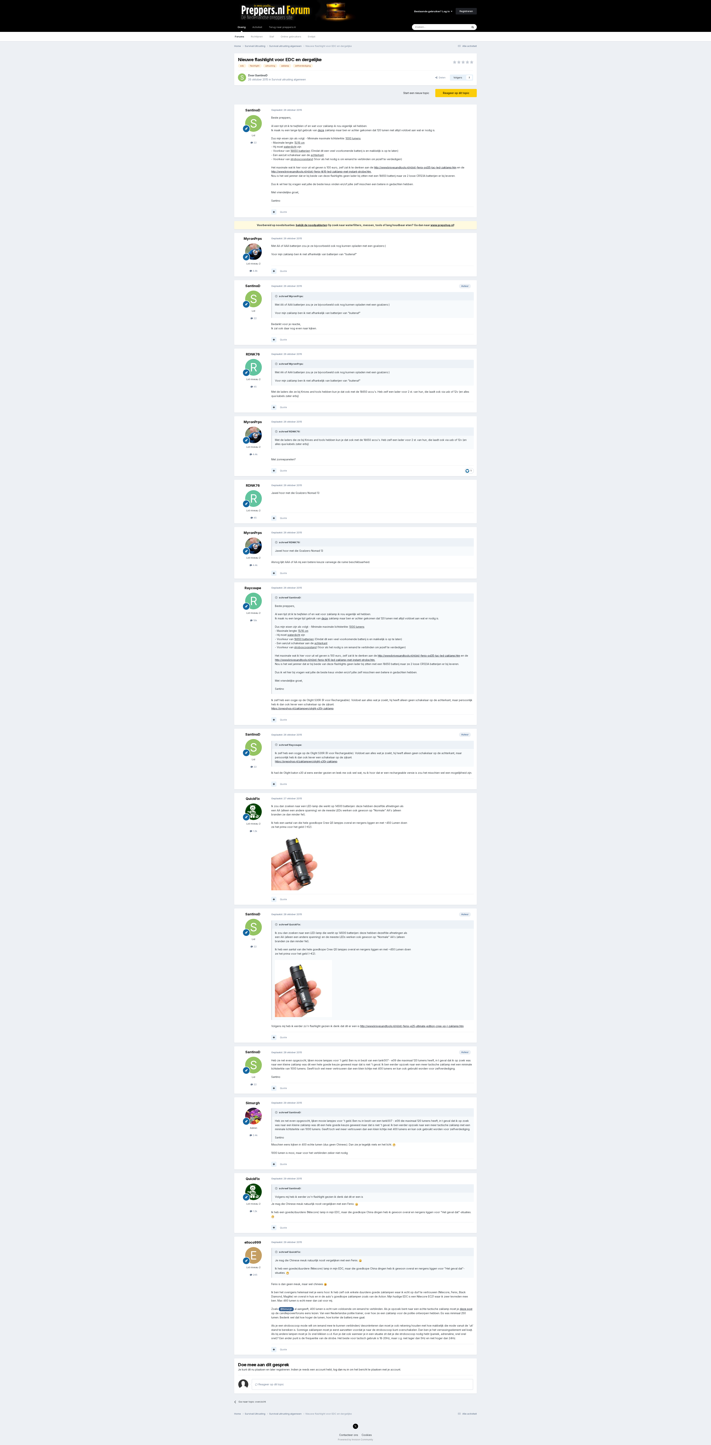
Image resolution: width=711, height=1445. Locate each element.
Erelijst (311, 36)
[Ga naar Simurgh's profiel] (253, 1116)
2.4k (255, 1135)
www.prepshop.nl (442, 225)
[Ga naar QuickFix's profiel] (253, 811)
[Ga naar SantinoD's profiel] (242, 77)
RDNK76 (253, 354)
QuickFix (253, 799)
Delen (441, 77)
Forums (239, 36)
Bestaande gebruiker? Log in (432, 11)
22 (255, 142)
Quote (283, 211)
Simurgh (253, 1103)
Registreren (466, 11)
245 (254, 1274)
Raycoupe (253, 588)
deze (321, 130)
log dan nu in (341, 1369)
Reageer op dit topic (456, 93)
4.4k (255, 270)
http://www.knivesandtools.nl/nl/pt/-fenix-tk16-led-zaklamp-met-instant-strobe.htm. (321, 171)
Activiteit (257, 27)
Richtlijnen (257, 36)
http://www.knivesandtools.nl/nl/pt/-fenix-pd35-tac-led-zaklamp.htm (415, 167)
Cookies (367, 1434)
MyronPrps (253, 239)
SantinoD (261, 75)
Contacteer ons (348, 1434)
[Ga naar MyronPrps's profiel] (253, 251)
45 (255, 386)
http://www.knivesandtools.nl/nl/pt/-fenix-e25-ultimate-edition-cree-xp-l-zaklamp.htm (412, 1026)
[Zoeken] (473, 27)
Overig (242, 27)
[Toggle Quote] (276, 296)
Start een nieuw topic (416, 93)
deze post (466, 1308)
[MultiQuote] (273, 212)
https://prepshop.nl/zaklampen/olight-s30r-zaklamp (302, 708)
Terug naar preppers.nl (282, 27)
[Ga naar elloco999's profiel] (253, 1255)
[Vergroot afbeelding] (299, 861)
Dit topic (459, 27)
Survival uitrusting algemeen (289, 79)
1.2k (254, 831)
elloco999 (252, 1242)
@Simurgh (286, 1309)
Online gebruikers (291, 36)
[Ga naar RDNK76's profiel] (253, 367)
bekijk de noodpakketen (311, 225)
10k (255, 620)
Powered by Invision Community (355, 1439)
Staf (271, 36)
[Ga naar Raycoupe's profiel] (253, 601)
